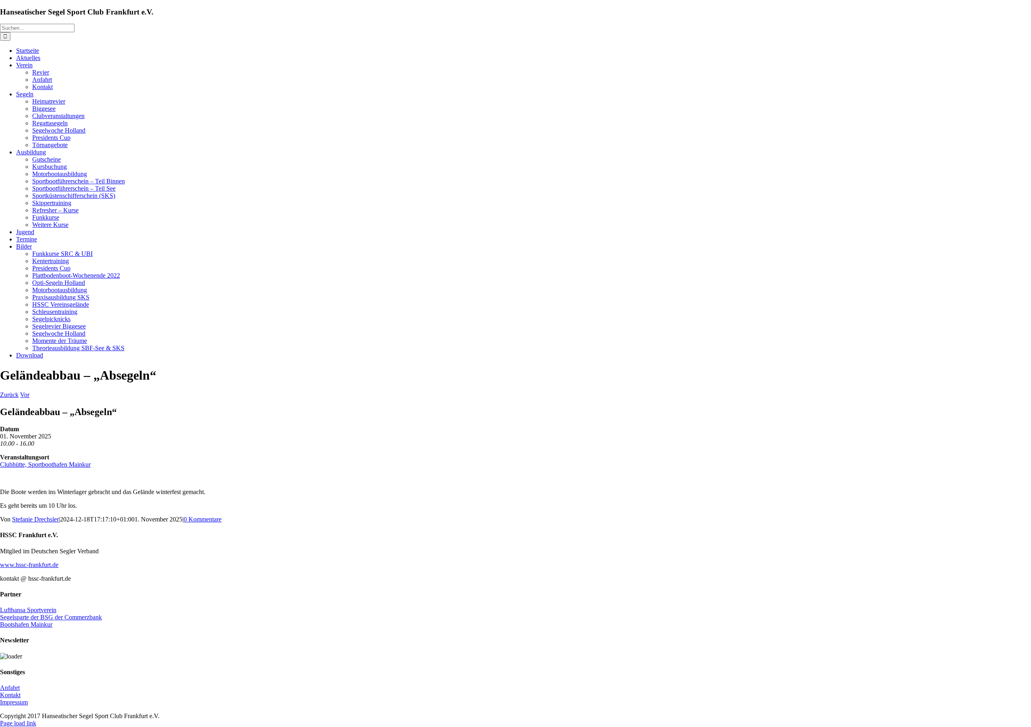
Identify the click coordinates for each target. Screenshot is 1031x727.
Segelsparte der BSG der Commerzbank (51, 617)
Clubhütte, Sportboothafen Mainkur (45, 464)
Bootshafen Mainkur (26, 624)
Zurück (9, 394)
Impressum (14, 702)
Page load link (18, 723)
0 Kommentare (203, 519)
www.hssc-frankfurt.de (29, 564)
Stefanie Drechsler (35, 519)
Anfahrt (10, 687)
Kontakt (10, 695)
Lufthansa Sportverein (28, 610)
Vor (24, 394)
